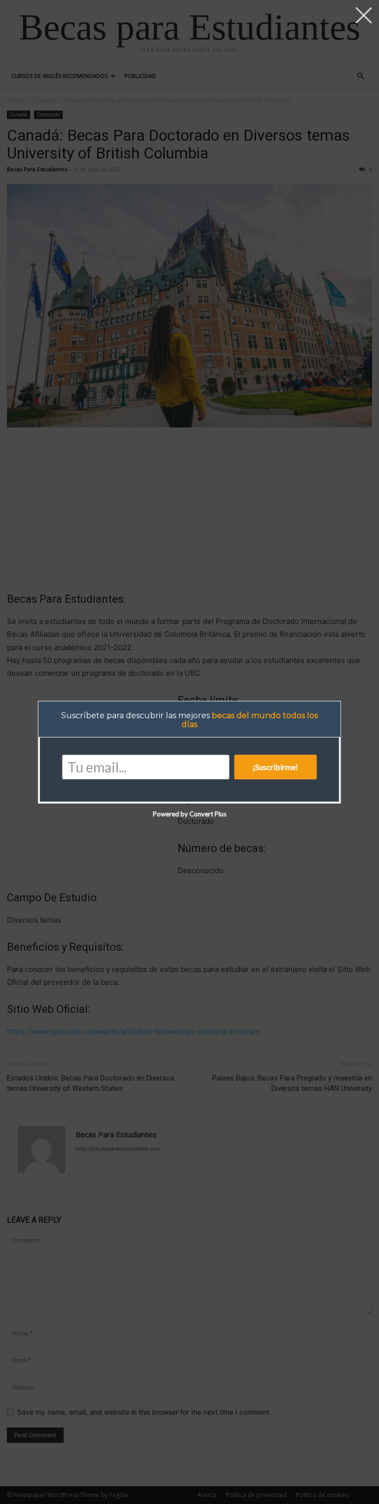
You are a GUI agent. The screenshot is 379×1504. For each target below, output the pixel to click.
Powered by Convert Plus (189, 814)
